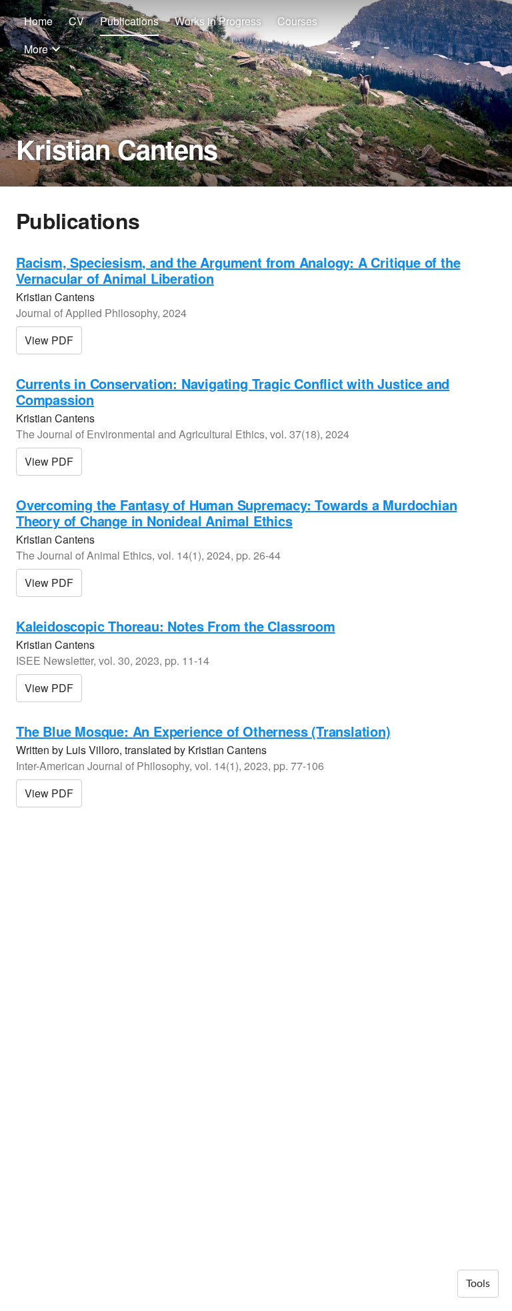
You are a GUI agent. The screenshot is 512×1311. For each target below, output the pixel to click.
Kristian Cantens (116, 149)
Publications (129, 21)
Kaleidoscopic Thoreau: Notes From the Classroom (175, 626)
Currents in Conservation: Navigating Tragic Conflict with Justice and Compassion (232, 391)
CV (76, 21)
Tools (478, 1283)
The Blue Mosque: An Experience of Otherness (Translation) (203, 731)
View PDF (49, 340)
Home (38, 21)
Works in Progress (218, 21)
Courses (297, 21)
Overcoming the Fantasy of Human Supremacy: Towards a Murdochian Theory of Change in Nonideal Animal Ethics (236, 512)
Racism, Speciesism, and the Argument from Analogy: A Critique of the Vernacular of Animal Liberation (238, 270)
